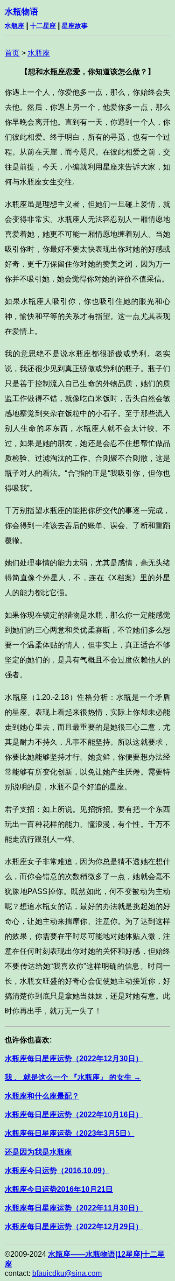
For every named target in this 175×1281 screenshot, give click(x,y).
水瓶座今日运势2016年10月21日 (59, 1189)
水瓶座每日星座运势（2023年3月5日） (69, 1133)
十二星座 (43, 25)
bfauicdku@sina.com (67, 1273)
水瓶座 (14, 25)
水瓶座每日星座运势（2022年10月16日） (74, 1115)
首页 (12, 53)
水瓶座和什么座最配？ (42, 1096)
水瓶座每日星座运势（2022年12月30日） (74, 1059)
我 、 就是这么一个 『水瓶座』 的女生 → (73, 1077)
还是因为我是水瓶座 (38, 1152)
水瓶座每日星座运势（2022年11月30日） (74, 1208)
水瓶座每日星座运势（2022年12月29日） (74, 1227)
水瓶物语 (21, 11)
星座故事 (75, 25)
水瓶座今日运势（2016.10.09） (57, 1171)
